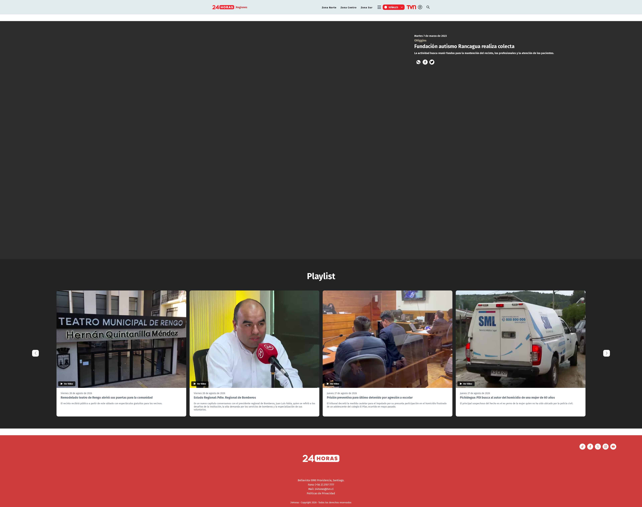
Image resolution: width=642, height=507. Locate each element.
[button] (606, 353)
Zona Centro (349, 7)
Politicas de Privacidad (321, 493)
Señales (393, 7)
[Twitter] (431, 62)
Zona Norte (329, 7)
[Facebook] (425, 62)
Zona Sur (366, 7)
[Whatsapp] (418, 62)
